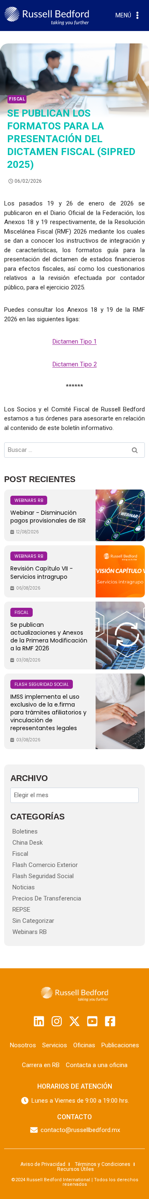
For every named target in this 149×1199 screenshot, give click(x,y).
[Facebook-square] (110, 1021)
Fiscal (17, 99)
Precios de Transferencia (46, 898)
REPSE (21, 909)
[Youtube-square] (92, 1021)
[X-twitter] (74, 1021)
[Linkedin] (39, 1021)
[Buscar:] (74, 450)
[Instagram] (56, 1021)
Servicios (54, 1045)
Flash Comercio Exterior (45, 865)
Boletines (25, 831)
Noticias (23, 887)
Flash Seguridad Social (43, 876)
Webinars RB (29, 932)
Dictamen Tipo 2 (75, 364)
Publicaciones (120, 1045)
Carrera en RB (41, 1065)
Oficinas (84, 1045)
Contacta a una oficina (96, 1065)
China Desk (27, 842)
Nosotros (23, 1045)
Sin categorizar (33, 920)
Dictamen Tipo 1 (75, 341)
